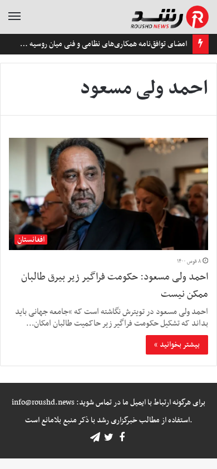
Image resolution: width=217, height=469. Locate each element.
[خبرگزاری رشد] (170, 17)
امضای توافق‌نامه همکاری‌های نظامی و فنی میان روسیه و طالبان (95, 44)
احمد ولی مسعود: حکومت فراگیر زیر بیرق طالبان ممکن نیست (114, 285)
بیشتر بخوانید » (177, 345)
